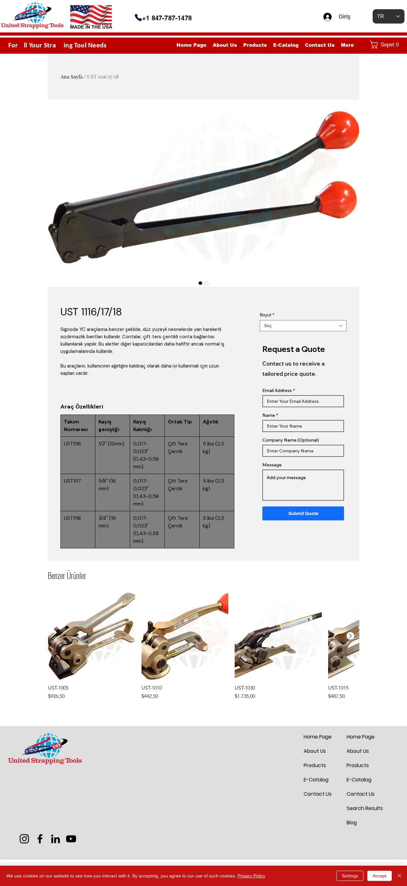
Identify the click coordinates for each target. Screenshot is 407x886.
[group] (203, 646)
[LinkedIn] (55, 839)
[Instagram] (24, 839)
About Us (315, 751)
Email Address (277, 390)
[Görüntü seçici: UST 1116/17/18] (200, 283)
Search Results (362, 808)
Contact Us (318, 794)
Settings (350, 875)
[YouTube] (71, 839)
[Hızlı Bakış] (91, 636)
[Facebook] (40, 839)
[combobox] (303, 325)
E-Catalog (316, 779)
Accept (379, 875)
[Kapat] (399, 876)
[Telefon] (138, 17)
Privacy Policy (251, 875)
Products (315, 765)
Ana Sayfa (71, 76)
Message (272, 465)
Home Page (318, 736)
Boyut (267, 314)
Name (268, 415)
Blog (352, 822)
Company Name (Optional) (290, 440)
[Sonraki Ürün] (350, 636)
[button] (386, 45)
